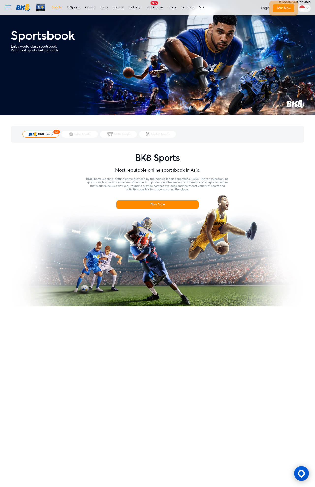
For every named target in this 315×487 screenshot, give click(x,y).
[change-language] (304, 8)
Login (265, 8)
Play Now (157, 204)
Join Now (283, 8)
